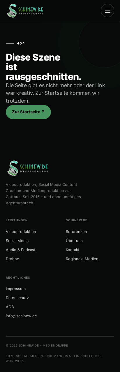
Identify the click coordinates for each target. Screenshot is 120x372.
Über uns (74, 240)
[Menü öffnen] (107, 10)
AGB (10, 306)
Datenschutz (17, 297)
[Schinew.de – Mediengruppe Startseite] (25, 11)
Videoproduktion (21, 231)
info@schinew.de (21, 315)
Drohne (12, 258)
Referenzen (76, 231)
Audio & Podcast (21, 249)
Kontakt (73, 249)
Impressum (16, 288)
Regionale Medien (82, 258)
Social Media (17, 240)
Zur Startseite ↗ (28, 111)
